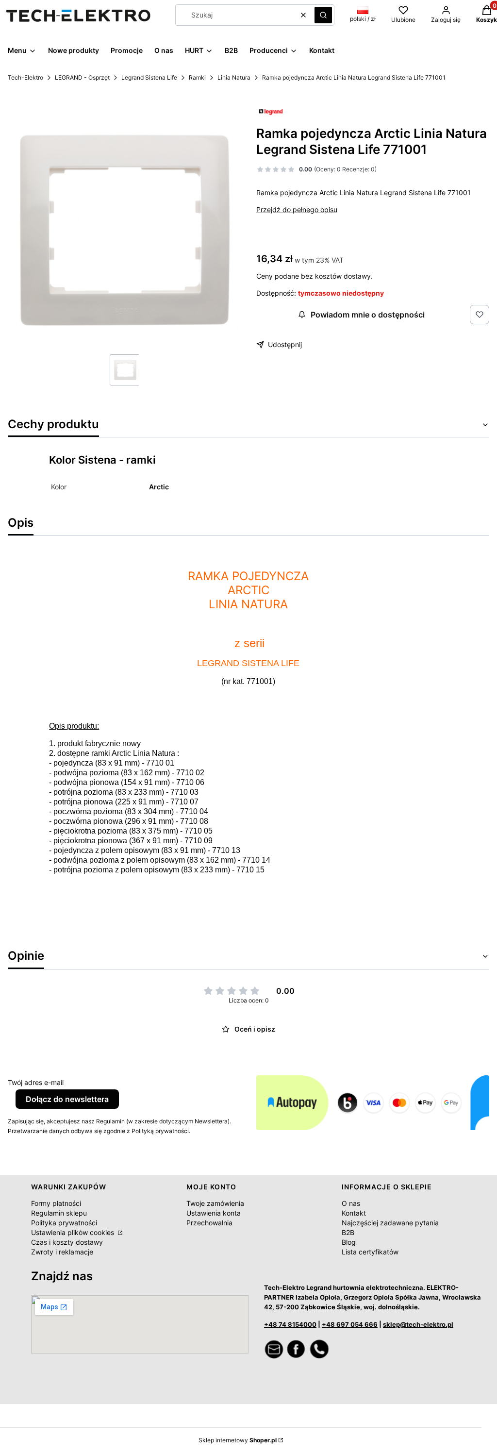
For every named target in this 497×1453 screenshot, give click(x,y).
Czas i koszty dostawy (67, 1242)
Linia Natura (233, 77)
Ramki (197, 77)
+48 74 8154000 (290, 1324)
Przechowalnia (209, 1223)
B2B (348, 1232)
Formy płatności (56, 1203)
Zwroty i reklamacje (62, 1252)
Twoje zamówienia (215, 1203)
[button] (323, 15)
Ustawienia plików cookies (73, 1232)
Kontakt (354, 1213)
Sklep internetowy (238, 1440)
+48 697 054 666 (350, 1324)
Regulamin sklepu (59, 1213)
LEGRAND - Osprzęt (82, 77)
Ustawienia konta (213, 1213)
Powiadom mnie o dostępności (368, 314)
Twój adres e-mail (36, 1082)
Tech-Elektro (25, 77)
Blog (349, 1242)
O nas (351, 1203)
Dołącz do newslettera (67, 1099)
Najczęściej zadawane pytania (390, 1223)
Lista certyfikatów (370, 1252)
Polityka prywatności (64, 1223)
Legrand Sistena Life (149, 77)
